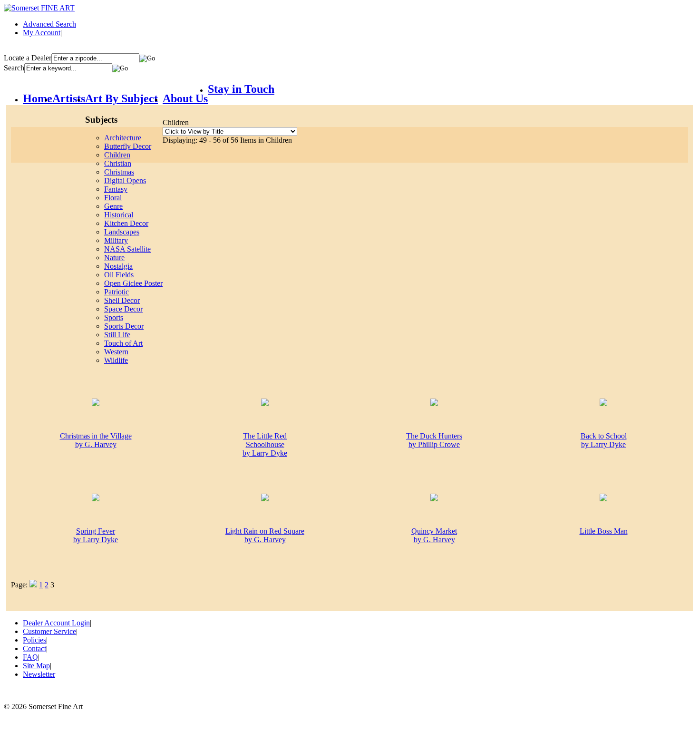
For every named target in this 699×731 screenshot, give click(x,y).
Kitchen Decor (126, 223)
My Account (41, 33)
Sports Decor (124, 326)
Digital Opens (125, 180)
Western (116, 352)
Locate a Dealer (27, 58)
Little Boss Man (604, 531)
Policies (34, 640)
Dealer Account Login (56, 623)
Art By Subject (121, 98)
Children (117, 155)
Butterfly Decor (127, 146)
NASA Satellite (127, 249)
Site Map (36, 666)
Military (116, 240)
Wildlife (116, 360)
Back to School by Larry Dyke (604, 440)
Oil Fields (119, 275)
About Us (185, 98)
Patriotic (116, 292)
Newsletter (39, 674)
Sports (113, 317)
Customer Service (49, 631)
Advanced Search (49, 24)
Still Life (117, 335)
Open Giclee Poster (133, 283)
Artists (68, 98)
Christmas (119, 172)
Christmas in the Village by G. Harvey (96, 440)
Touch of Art (123, 343)
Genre (113, 206)
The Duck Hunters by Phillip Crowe (434, 440)
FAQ (30, 657)
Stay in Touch (241, 89)
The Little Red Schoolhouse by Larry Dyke (265, 444)
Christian (117, 163)
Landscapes (121, 232)
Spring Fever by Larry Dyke (95, 535)
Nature (114, 257)
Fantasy (115, 189)
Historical (118, 215)
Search (14, 68)
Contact (34, 648)
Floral (113, 198)
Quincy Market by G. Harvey (434, 535)
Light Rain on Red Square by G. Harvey (264, 535)
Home (37, 98)
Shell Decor (122, 300)
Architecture (122, 138)
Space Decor (123, 309)
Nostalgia (118, 266)
